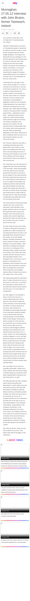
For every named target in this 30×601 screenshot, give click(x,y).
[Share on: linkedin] (7, 33)
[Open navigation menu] (2, 3)
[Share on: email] (3, 33)
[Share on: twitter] (11, 33)
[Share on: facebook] (15, 33)
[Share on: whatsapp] (19, 33)
